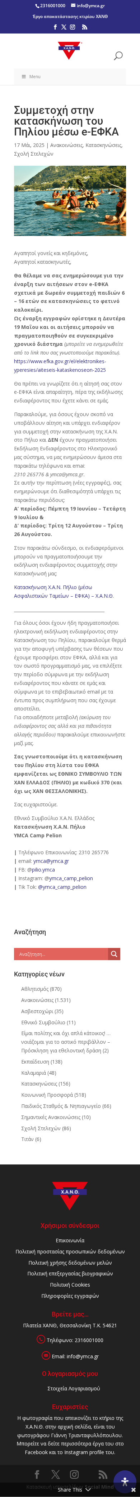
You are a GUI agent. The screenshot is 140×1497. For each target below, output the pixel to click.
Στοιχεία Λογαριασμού (73, 1388)
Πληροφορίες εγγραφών (70, 1295)
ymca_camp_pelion (71, 878)
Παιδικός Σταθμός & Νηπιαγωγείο (61, 1105)
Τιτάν (27, 1139)
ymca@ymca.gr (51, 860)
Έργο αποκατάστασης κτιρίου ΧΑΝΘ (70, 16)
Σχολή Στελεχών (33, 153)
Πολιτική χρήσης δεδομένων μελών (70, 1262)
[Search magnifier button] (114, 954)
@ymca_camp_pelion (62, 886)
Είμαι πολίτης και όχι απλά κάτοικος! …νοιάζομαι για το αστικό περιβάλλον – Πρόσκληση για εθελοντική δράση (66, 1042)
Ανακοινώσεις (66, 145)
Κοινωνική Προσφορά (47, 1094)
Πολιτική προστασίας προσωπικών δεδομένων (70, 1251)
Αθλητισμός (34, 988)
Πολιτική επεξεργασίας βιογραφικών (70, 1273)
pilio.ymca (43, 869)
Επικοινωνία (70, 1240)
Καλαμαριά (33, 1072)
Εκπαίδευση (35, 1061)
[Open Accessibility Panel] (124, 1481)
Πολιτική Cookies (70, 1284)
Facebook (36, 1452)
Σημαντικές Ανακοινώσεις (50, 1117)
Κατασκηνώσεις (103, 145)
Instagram (76, 1452)
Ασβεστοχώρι (37, 1011)
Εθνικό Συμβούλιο (43, 1022)
